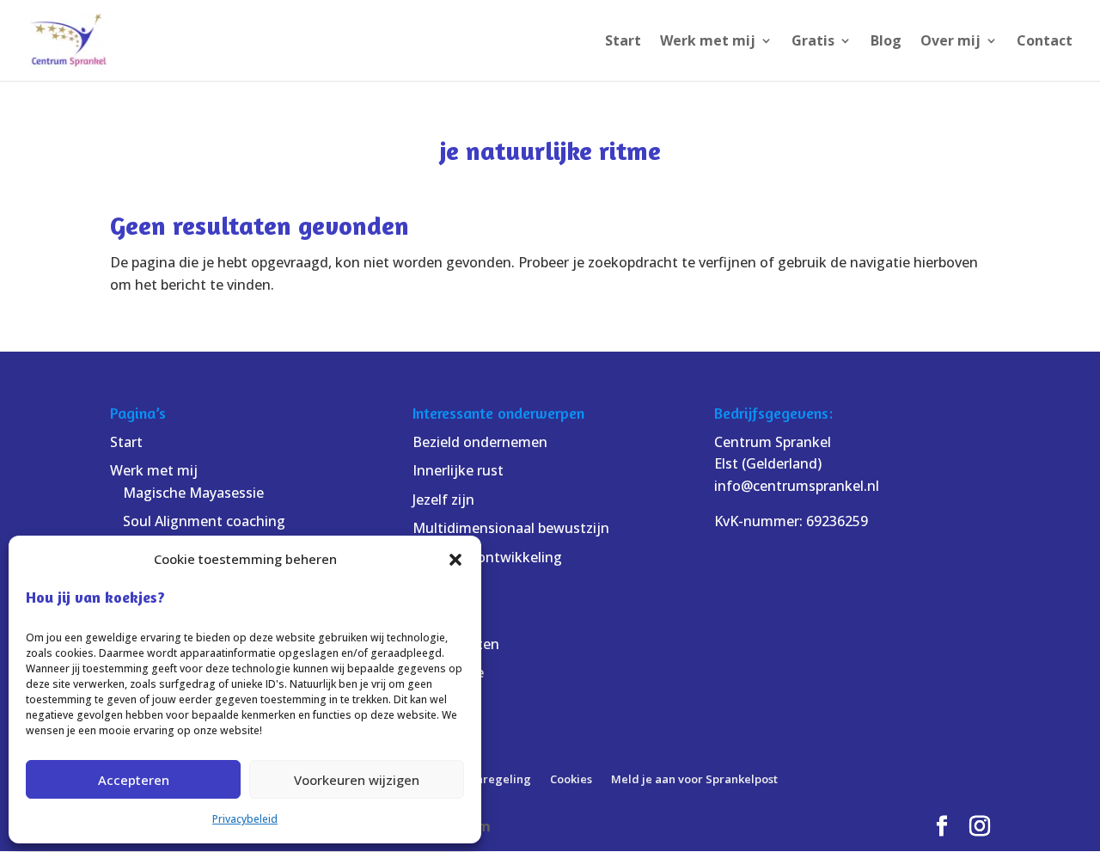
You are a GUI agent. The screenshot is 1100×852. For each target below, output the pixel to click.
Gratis (812, 42)
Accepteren (133, 779)
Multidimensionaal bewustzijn (510, 527)
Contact (1044, 42)
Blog (886, 42)
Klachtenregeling (483, 779)
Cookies (571, 779)
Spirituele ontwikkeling (487, 557)
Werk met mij (707, 42)
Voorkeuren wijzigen (356, 779)
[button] (455, 559)
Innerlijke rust (458, 470)
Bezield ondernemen (479, 441)
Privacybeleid (245, 819)
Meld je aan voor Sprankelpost (694, 779)
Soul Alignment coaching (204, 521)
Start (623, 42)
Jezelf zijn (443, 499)
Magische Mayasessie (193, 492)
